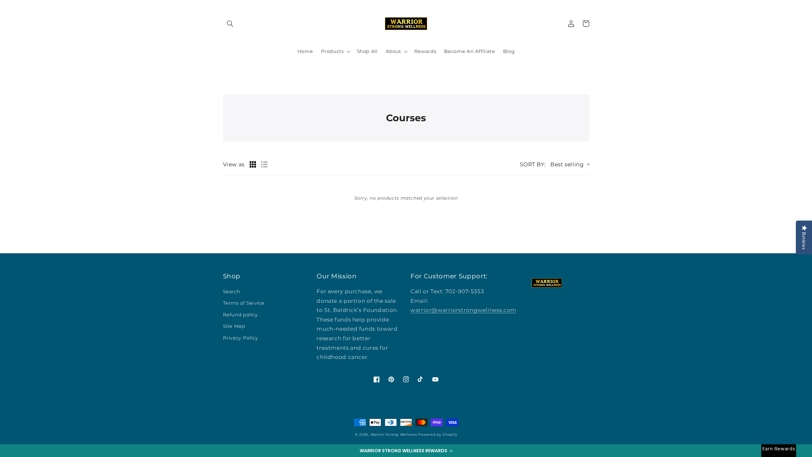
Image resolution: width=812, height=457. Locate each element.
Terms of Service (244, 303)
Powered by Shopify (437, 435)
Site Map (234, 326)
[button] (406, 450)
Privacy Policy (240, 338)
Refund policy (240, 315)
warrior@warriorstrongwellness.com (463, 310)
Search (231, 292)
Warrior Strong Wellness (393, 435)
